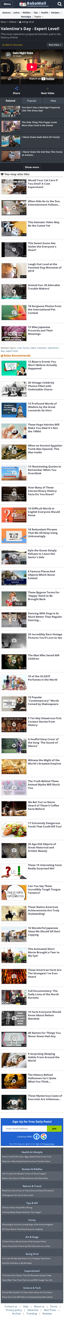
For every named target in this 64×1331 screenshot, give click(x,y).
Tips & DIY (32, 1203)
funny (26, 347)
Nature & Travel (32, 1186)
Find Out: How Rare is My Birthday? (17, 1263)
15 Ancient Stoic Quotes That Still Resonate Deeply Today (26, 1275)
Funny (32, 1219)
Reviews (47, 1313)
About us (39, 1306)
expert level (12, 350)
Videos (12, 21)
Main (3, 21)
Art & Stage (32, 1236)
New (53, 100)
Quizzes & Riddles (32, 1169)
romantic (41, 347)
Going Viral (27, 21)
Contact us (11, 1306)
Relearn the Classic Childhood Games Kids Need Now (25, 1178)
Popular (32, 100)
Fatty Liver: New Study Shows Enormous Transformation (26, 1161)
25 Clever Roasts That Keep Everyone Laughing (22, 1229)
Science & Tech (32, 1287)
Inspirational (32, 1270)
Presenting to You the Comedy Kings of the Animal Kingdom (27, 1224)
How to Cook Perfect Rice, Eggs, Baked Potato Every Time (26, 1156)
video (33, 347)
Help (25, 1306)
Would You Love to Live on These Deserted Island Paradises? (28, 1190)
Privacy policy (14, 1310)
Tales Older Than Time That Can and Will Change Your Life (27, 1280)
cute (19, 347)
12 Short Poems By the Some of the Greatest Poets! (24, 1241)
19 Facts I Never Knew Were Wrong (17, 1207)
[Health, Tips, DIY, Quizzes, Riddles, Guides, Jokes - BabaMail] (34, 3)
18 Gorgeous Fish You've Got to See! (17, 1195)
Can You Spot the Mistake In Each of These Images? (24, 1173)
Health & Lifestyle (32, 1152)
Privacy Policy (48, 1144)
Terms (53, 1306)
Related (10, 100)
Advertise (32, 1310)
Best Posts (50, 1310)
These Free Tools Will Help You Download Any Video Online (27, 1297)
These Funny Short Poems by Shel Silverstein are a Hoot (26, 1246)
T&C (37, 1144)
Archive (16, 1313)
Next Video (54, 44)
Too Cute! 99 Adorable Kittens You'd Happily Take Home (26, 1258)
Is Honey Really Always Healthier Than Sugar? (21, 1212)
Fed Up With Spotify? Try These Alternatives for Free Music (27, 1292)
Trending (31, 1313)
